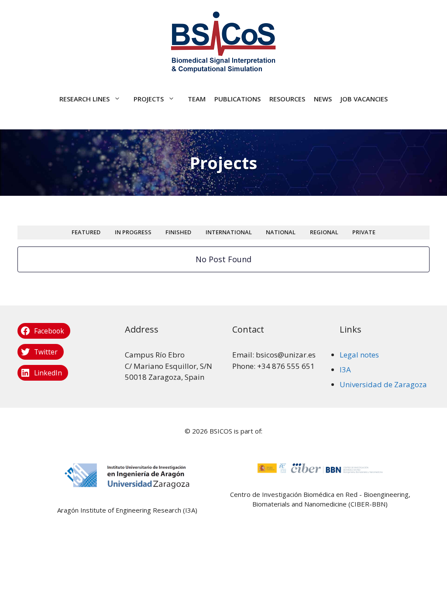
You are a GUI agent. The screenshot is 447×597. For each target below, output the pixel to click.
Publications (237, 98)
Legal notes (359, 355)
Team (197, 98)
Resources (287, 98)
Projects (149, 98)
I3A (345, 369)
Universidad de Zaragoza (383, 384)
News (323, 98)
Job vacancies (364, 98)
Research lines (84, 98)
